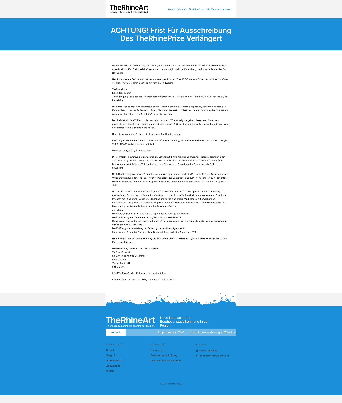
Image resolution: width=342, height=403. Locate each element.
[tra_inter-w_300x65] (130, 317)
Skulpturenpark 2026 (159, 332)
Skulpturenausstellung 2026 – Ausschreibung (209, 332)
